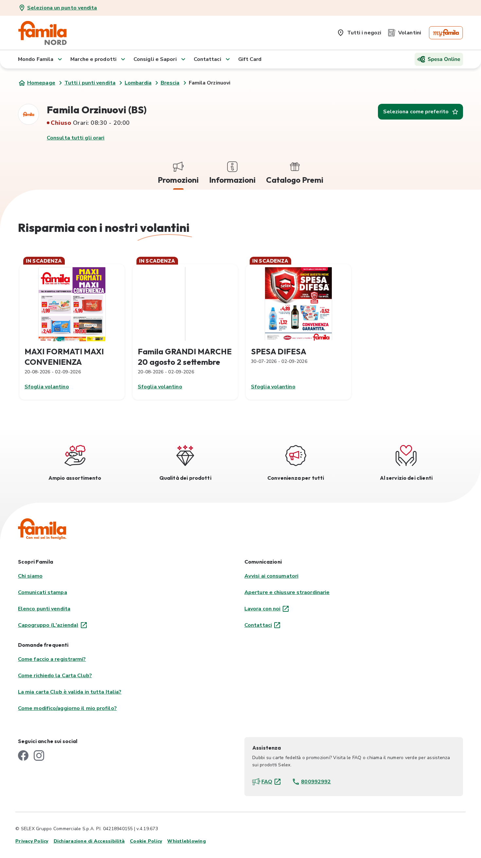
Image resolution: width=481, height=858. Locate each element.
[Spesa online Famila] (439, 59)
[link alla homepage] (42, 33)
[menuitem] (359, 31)
